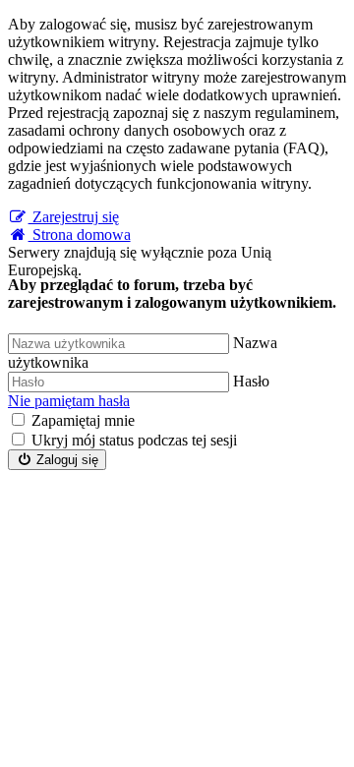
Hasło (251, 381)
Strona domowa (80, 234)
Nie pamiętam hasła (69, 400)
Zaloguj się (65, 459)
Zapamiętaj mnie (83, 420)
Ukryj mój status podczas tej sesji (134, 440)
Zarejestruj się (74, 216)
